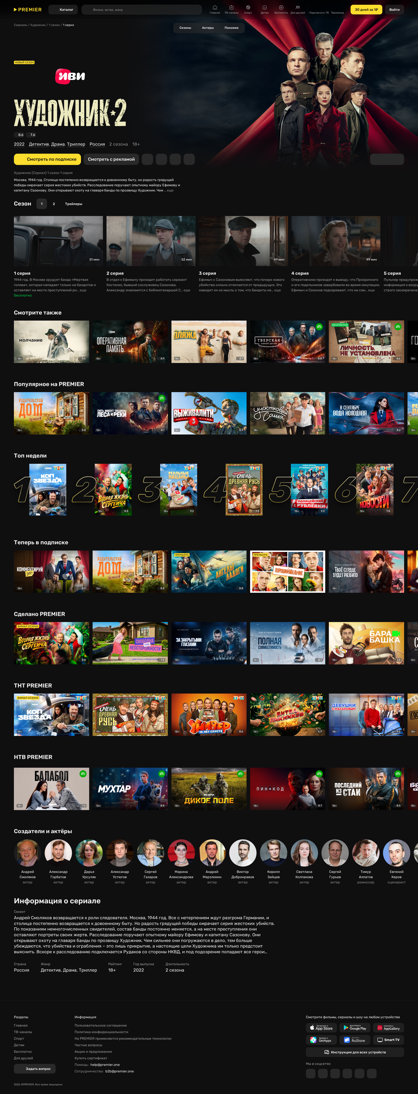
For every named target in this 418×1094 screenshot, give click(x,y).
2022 (19, 144)
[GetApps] (321, 1040)
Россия (97, 144)
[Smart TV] (388, 1040)
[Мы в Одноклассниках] (335, 1073)
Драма (58, 144)
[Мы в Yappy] (372, 1073)
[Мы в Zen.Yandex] (347, 1073)
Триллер (76, 144)
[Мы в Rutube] (359, 1073)
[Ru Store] (354, 1040)
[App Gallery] (388, 1028)
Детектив (39, 144)
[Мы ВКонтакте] (323, 1073)
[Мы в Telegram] (311, 1073)
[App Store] (321, 1028)
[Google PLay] (354, 1028)
